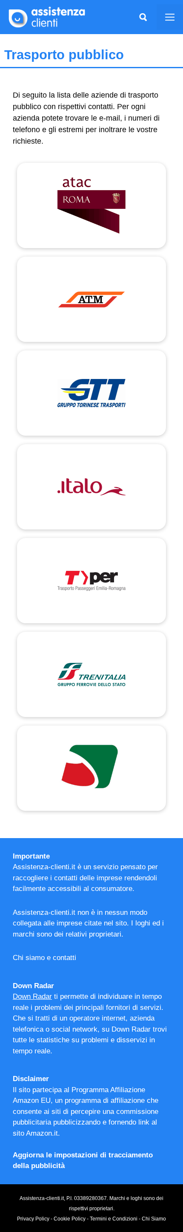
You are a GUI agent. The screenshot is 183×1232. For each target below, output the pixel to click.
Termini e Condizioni (113, 1219)
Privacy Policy (33, 1219)
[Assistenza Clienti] (47, 16)
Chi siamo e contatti (44, 958)
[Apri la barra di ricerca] (143, 17)
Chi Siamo (154, 1219)
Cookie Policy (70, 1219)
